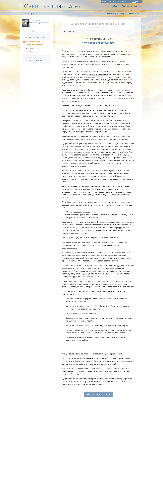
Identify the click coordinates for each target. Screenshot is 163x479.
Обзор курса (29, 31)
